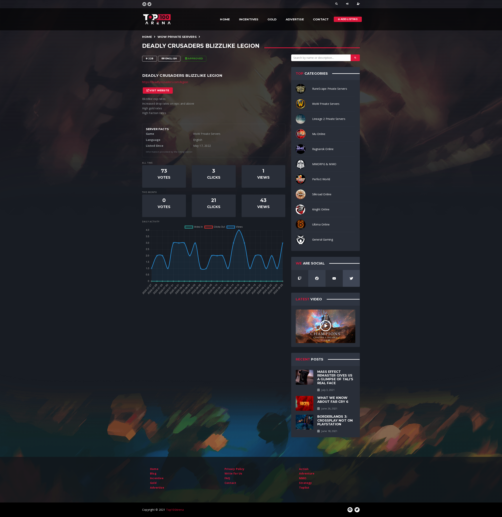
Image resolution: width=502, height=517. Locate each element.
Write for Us (233, 473)
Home (225, 19)
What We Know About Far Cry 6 (332, 399)
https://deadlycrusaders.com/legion (165, 82)
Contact (321, 19)
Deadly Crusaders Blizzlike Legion (200, 46)
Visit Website (159, 90)
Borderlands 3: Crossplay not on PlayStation (335, 420)
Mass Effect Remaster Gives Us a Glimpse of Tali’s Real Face (335, 377)
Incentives (248, 19)
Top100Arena (175, 510)
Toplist (304, 487)
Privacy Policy (234, 469)
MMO (302, 478)
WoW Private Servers (177, 37)
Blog (153, 473)
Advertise (295, 19)
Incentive (157, 478)
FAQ (227, 478)
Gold (272, 19)
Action (303, 469)
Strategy (305, 483)
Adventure (306, 473)
